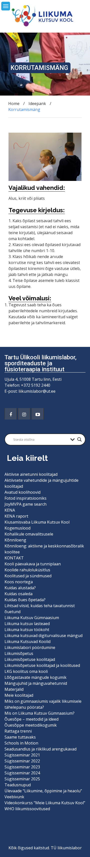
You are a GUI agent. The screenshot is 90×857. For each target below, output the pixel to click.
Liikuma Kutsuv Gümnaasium (31, 617)
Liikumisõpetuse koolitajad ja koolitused (42, 665)
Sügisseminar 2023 (22, 767)
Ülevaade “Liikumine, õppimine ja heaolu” (43, 791)
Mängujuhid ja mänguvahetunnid (35, 683)
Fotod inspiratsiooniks (25, 498)
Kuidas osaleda (18, 593)
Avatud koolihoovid (22, 492)
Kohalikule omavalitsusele (28, 534)
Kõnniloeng (15, 540)
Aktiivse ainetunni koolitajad (31, 474)
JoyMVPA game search (25, 504)
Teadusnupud (17, 785)
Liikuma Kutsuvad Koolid (27, 641)
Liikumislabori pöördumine (29, 647)
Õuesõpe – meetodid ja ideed (31, 719)
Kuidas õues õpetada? (25, 599)
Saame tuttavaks (20, 737)
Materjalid (14, 689)
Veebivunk (14, 797)
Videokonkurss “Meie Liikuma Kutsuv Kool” (44, 802)
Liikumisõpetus (18, 653)
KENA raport (16, 516)
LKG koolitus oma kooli (26, 671)
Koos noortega (18, 582)
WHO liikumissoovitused (27, 808)
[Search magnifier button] (79, 439)
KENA (9, 510)
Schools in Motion (21, 743)
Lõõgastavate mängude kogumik (35, 677)
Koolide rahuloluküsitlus (27, 570)
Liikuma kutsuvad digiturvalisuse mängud (43, 635)
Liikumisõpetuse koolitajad (29, 659)
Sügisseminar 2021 (22, 755)
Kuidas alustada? (20, 587)
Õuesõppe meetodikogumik (30, 725)
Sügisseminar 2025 (22, 779)
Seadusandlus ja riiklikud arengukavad (40, 749)
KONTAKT (14, 558)
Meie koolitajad (18, 695)
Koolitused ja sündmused (28, 576)
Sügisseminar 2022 (22, 761)
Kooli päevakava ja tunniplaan (32, 564)
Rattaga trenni (18, 731)
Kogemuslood (17, 528)
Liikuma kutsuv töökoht (26, 629)
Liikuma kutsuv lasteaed (27, 623)
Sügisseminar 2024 (22, 773)
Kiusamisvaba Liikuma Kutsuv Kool (37, 522)
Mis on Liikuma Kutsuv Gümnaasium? (39, 713)
